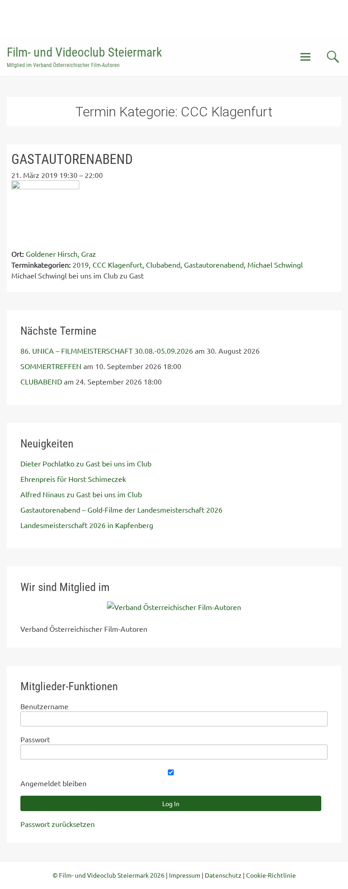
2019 (80, 264)
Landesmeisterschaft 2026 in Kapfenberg (86, 524)
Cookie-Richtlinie (271, 875)
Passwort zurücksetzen (57, 823)
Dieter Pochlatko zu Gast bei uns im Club (85, 463)
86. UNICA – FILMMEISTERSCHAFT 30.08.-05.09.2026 (106, 350)
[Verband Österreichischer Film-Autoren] (174, 606)
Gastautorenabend (214, 264)
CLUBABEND (41, 381)
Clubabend (163, 264)
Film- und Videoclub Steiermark (84, 52)
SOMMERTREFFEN (51, 365)
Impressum (184, 875)
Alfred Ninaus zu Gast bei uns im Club (81, 494)
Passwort (35, 739)
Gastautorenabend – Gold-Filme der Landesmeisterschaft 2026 (121, 509)
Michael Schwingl (275, 264)
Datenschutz (223, 875)
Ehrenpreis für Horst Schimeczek (73, 478)
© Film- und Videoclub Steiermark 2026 (108, 875)
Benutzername (44, 706)
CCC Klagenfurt (117, 264)
